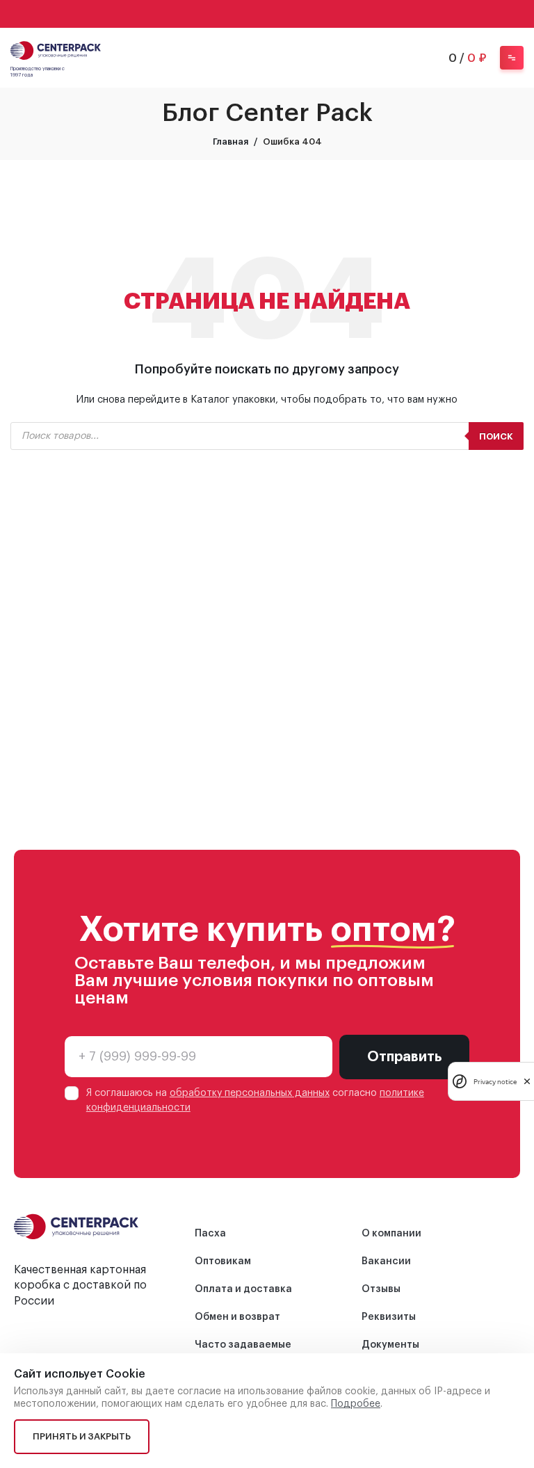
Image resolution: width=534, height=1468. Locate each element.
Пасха (210, 1234)
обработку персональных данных (250, 1093)
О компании (391, 1234)
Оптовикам (223, 1261)
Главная (230, 141)
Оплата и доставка (243, 1289)
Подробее (355, 1404)
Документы (390, 1345)
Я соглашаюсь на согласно (255, 1100)
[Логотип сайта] (55, 49)
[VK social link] (267, 13)
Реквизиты (389, 1317)
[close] (527, 1081)
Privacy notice (495, 1082)
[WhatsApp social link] (249, 13)
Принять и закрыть (82, 1436)
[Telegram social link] (285, 13)
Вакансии (386, 1261)
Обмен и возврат (237, 1317)
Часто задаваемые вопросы (243, 1352)
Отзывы (381, 1289)
